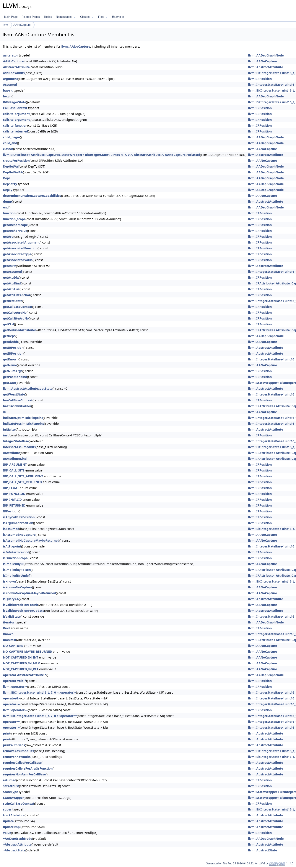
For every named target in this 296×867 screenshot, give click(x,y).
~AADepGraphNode (17, 838)
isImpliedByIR (13, 564)
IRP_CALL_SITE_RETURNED (22, 482)
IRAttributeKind (15, 459)
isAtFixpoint (12, 546)
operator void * (14, 681)
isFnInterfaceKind (16, 552)
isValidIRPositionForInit (20, 605)
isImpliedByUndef (16, 575)
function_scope (14, 219)
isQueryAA (11, 599)
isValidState (12, 616)
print (6, 733)
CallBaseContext (15, 108)
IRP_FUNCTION (14, 494)
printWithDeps (14, 745)
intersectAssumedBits (19, 447)
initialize (9, 429)
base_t (8, 90)
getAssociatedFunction (20, 248)
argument (10, 79)
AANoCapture (22, 24)
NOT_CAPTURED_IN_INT (20, 657)
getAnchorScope (15, 225)
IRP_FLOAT (11, 488)
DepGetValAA (13, 172)
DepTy (7, 190)
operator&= (11, 698)
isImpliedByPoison (17, 570)
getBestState (12, 301)
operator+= (11, 704)
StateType (10, 792)
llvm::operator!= (15, 687)
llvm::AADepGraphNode (266, 55)
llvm (5, 24)
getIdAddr (10, 342)
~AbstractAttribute (17, 844)
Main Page (11, 16)
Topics (48, 16)
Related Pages (30, 16)
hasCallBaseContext (18, 400)
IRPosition (10, 511)
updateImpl (12, 827)
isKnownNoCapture (17, 587)
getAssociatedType (17, 254)
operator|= (11, 727)
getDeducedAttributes (19, 330)
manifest (9, 640)
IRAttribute (11, 453)
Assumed (10, 84)
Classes (85, 16)
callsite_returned (15, 131)
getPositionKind (15, 377)
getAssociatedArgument (21, 242)
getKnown (10, 359)
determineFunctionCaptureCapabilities (32, 196)
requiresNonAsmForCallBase (24, 774)
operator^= (11, 722)
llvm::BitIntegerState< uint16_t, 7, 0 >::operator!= (39, 692)
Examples (118, 16)
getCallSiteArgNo (16, 318)
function (9, 213)
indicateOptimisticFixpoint (23, 418)
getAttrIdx (11, 277)
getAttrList (11, 289)
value (7, 833)
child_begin (11, 137)
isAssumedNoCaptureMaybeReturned (31, 540)
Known (8, 634)
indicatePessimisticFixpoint (23, 423)
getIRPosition (13, 348)
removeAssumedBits (18, 751)
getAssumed (12, 272)
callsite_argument (16, 114)
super (7, 809)
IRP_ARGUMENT (15, 464)
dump (7, 201)
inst (6, 435)
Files (101, 16)
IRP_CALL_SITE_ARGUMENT (23, 476)
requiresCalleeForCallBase (22, 762)
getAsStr (9, 266)
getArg (8, 236)
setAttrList (11, 786)
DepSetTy (10, 184)
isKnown (9, 581)
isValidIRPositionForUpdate (23, 611)
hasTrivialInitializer (17, 406)
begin (7, 96)
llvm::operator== (15, 710)
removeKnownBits (17, 757)
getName (10, 365)
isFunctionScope (15, 558)
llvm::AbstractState (262, 850)
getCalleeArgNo (15, 312)
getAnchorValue (15, 231)
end (6, 207)
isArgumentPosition (18, 523)
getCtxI (8, 324)
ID (4, 412)
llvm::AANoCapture (75, 46)
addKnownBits (14, 73)
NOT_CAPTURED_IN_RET (20, 669)
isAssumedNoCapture (19, 535)
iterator (9, 622)
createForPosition (16, 160)
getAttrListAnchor (16, 295)
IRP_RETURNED (14, 505)
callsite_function (15, 125)
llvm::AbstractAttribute (265, 67)
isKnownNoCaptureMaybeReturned (29, 593)
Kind (6, 628)
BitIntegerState (14, 102)
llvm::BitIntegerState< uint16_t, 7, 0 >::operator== (40, 716)
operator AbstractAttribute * (24, 675)
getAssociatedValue (18, 260)
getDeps (9, 336)
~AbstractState (14, 850)
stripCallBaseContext (18, 803)
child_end (10, 143)
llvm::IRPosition (260, 79)
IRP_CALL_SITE (13, 470)
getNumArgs (12, 371)
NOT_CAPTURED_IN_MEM (21, 663)
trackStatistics (13, 815)
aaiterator (10, 55)
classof (8, 149)
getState (9, 383)
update (8, 821)
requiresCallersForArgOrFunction (28, 768)
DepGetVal (11, 166)
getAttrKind (12, 283)
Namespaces (64, 16)
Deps (6, 178)
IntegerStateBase (16, 441)
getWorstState (14, 394)
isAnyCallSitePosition (19, 517)
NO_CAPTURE (13, 646)
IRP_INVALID (12, 499)
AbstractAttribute (16, 67)
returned (9, 780)
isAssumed (11, 529)
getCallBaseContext (17, 307)
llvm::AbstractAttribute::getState (27, 388)
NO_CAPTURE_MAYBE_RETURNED (27, 651)
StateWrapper (13, 798)
